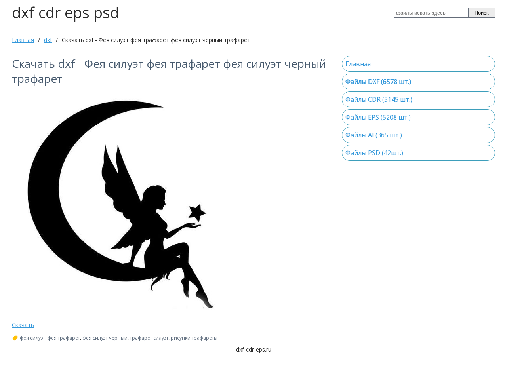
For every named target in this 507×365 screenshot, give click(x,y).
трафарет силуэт (149, 338)
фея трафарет (64, 338)
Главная (23, 40)
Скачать (23, 325)
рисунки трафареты (194, 338)
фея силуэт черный (105, 338)
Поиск (482, 13)
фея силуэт (32, 338)
